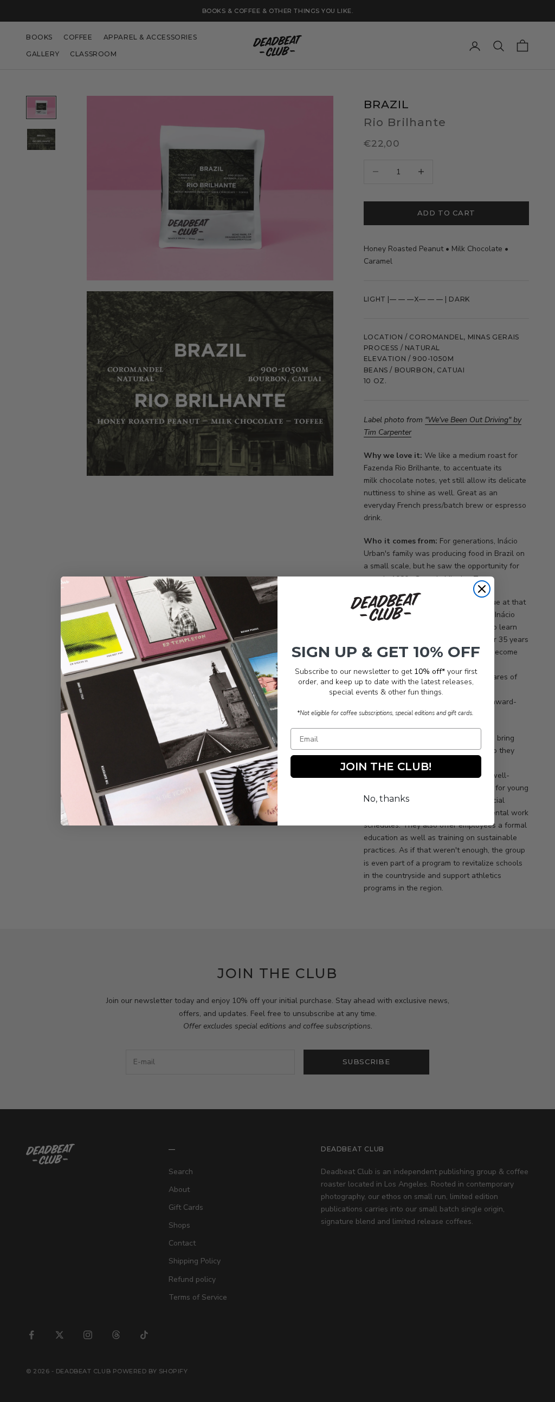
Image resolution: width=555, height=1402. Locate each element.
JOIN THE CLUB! (385, 766)
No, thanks (386, 799)
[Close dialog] (482, 589)
